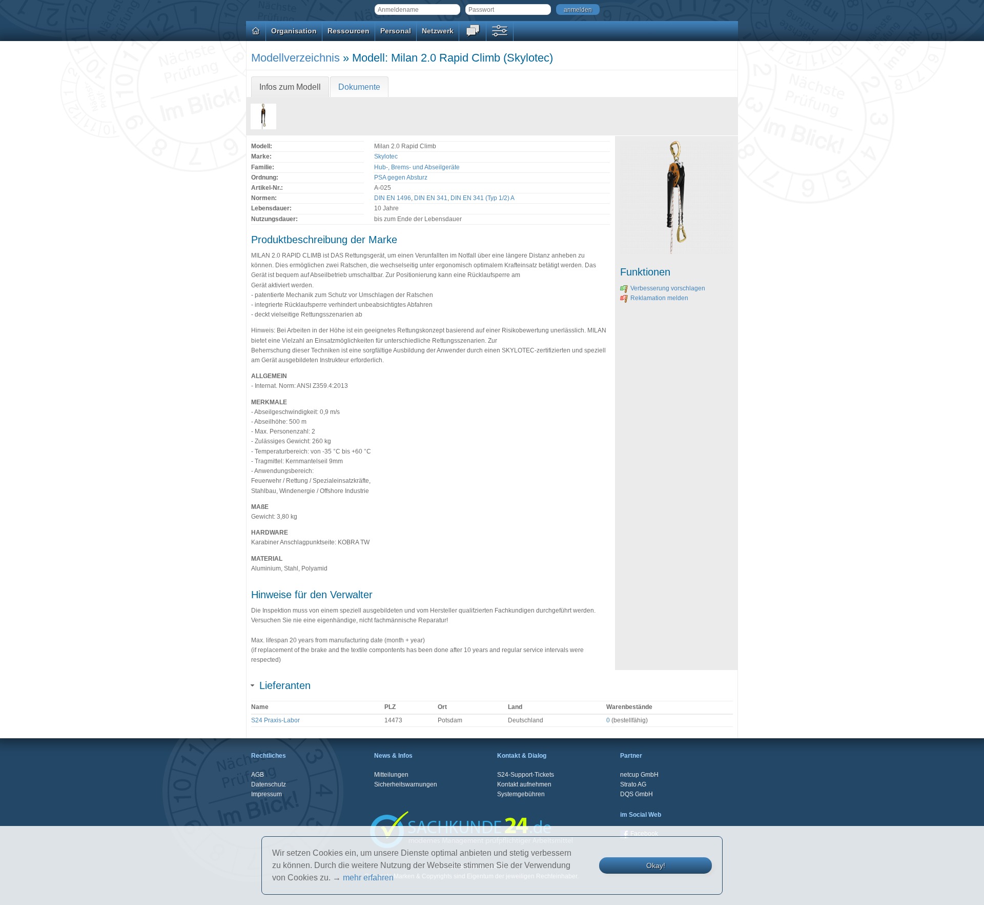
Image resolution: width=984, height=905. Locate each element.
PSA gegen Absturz (400, 177)
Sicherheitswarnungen (405, 784)
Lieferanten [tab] (285, 685)
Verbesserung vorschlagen (667, 288)
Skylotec (386, 156)
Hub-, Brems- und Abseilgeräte (417, 167)
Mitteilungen (391, 774)
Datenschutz (268, 784)
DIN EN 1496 (392, 198)
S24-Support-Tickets (525, 774)
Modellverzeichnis (295, 57)
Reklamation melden (659, 298)
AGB (257, 774)
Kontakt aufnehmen (524, 784)
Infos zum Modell (290, 87)
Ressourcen (348, 31)
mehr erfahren (368, 877)
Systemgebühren (521, 794)
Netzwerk (438, 31)
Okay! (655, 865)
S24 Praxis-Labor (275, 720)
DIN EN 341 (430, 198)
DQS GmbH (636, 794)
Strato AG (633, 784)
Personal (395, 31)
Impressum (266, 794)
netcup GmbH (639, 774)
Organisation (294, 31)
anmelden (578, 9)
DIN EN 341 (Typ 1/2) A (482, 198)
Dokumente (359, 87)
